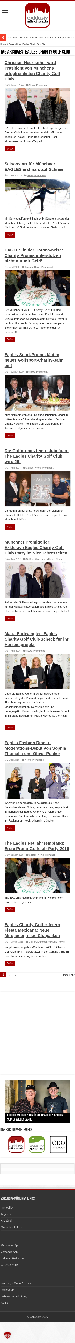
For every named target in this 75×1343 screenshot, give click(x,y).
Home (3, 44)
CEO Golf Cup (9, 1265)
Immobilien (7, 1207)
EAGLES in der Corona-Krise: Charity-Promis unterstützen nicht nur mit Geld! (34, 255)
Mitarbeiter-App (10, 1245)
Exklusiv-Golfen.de (12, 1258)
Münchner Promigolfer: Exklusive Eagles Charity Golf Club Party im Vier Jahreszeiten (36, 547)
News (32, 85)
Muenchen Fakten (11, 1227)
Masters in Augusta (35, 802)
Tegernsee (7, 1214)
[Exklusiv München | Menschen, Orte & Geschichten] (37, 14)
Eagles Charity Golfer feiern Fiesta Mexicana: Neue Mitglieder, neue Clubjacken (32, 930)
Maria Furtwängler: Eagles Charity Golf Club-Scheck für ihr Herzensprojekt (37, 639)
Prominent (42, 85)
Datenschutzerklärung (14, 1296)
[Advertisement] (37, 1033)
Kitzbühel (6, 1220)
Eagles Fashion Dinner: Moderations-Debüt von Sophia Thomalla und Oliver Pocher (35, 748)
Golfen (30, 467)
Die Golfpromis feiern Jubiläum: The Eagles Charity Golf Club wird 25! (37, 456)
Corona (29, 267)
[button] (7, 1335)
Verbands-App (9, 1251)
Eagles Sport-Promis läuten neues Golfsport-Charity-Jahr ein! (34, 360)
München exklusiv (45, 559)
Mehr (9, 148)
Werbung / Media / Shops (16, 1283)
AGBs (4, 1302)
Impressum (7, 1289)
